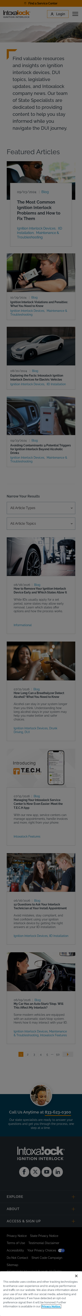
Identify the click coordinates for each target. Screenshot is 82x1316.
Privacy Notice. (51, 1306)
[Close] (76, 1276)
